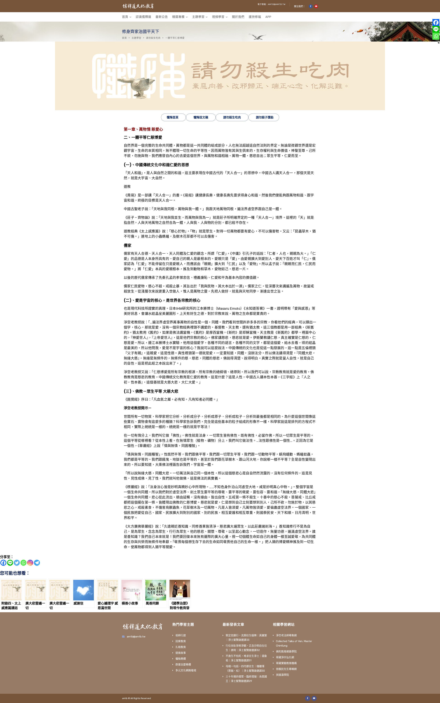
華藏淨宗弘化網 (285, 657)
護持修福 (255, 17)
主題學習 (198, 17)
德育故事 (180, 652)
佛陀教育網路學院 (286, 651)
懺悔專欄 (180, 658)
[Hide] (438, 43)
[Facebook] (3, 563)
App (268, 17)
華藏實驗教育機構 (286, 663)
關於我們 (238, 17)
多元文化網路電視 (185, 670)
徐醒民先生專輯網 (286, 669)
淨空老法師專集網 (286, 635)
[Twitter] (17, 563)
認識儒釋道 (143, 17)
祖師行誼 (180, 635)
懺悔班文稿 (201, 117)
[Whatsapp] (23, 563)
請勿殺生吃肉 (153, 37)
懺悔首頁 (172, 117)
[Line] (10, 563)
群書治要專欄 (183, 664)
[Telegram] (37, 563)
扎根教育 (180, 647)
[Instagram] (30, 563)
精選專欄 (178, 17)
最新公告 (162, 17)
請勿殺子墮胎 (264, 117)
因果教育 (180, 641)
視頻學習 (218, 17)
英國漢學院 (282, 674)
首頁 (125, 17)
